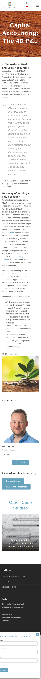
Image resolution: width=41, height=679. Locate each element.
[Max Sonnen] (20, 425)
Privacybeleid (7, 614)
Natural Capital (8, 233)
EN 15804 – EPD (9, 587)
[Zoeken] (27, 3)
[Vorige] (19, 554)
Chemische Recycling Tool (13, 604)
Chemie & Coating (12, 481)
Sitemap (5, 620)
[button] (37, 6)
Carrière (5, 582)
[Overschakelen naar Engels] (27, 6)
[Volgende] (22, 554)
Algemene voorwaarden (11, 617)
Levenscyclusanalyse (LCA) (13, 576)
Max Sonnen (8, 447)
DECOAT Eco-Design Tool (13, 607)
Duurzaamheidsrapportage (16, 487)
